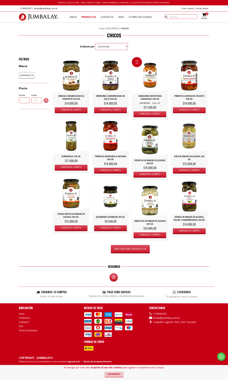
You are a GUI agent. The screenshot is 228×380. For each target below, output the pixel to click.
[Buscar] (165, 16)
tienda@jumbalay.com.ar (45, 8)
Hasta (34, 95)
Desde (22, 95)
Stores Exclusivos (140, 17)
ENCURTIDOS (112, 28)
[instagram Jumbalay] (113, 277)
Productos (88, 17)
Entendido (114, 374)
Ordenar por (87, 46)
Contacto (107, 17)
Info (121, 17)
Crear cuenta (187, 8)
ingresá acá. (73, 361)
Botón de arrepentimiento (98, 361)
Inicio (73, 17)
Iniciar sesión (202, 8)
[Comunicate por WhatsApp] (221, 356)
